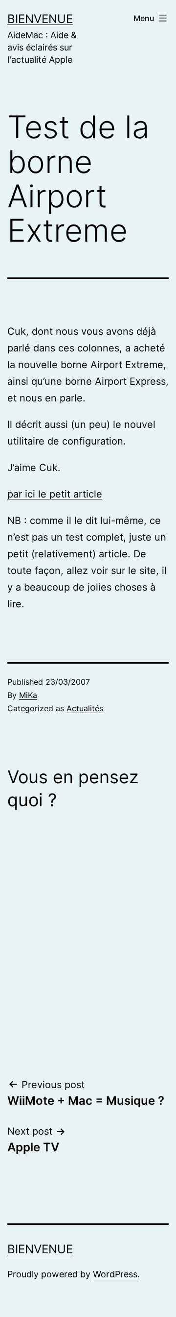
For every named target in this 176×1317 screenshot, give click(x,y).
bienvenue (40, 19)
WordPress (115, 1274)
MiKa (28, 695)
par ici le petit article (54, 494)
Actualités (84, 708)
